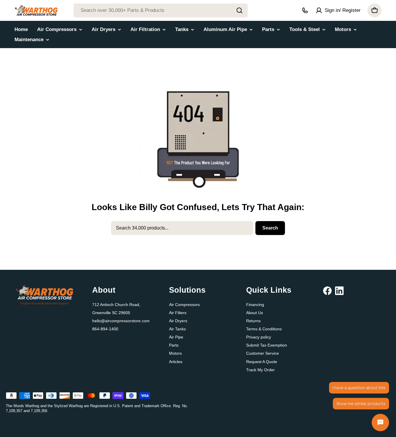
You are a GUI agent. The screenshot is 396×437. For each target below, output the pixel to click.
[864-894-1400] (304, 10)
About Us (254, 312)
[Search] (239, 10)
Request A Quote (261, 361)
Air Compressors (184, 304)
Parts (174, 345)
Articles (175, 361)
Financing (255, 304)
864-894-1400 (105, 329)
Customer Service (262, 353)
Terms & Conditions (264, 329)
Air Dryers (178, 320)
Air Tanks (177, 329)
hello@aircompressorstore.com (121, 320)
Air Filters (177, 312)
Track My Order (260, 369)
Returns (253, 320)
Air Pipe (176, 337)
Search (270, 227)
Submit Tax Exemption (266, 345)
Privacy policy (258, 337)
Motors (175, 353)
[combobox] (161, 10)
